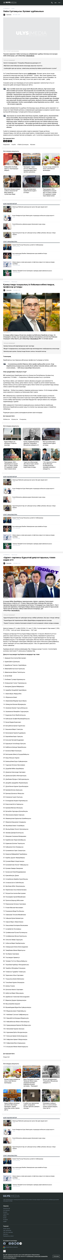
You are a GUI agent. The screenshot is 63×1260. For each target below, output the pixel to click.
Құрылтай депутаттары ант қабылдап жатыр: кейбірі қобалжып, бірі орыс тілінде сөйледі (34, 233)
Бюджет (5, 1212)
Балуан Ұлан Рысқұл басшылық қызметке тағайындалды (27, 245)
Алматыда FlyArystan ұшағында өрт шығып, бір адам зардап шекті (29, 207)
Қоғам (4, 1217)
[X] (9, 141)
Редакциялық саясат (8, 1236)
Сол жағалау (6, 1210)
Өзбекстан (7, 419)
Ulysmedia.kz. (15, 610)
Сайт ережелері (7, 1230)
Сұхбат (5, 1221)
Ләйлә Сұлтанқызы (23, 144)
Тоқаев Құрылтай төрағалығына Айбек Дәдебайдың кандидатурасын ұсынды (28, 620)
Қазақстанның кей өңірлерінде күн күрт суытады (19, 346)
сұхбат (14, 144)
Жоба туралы (6, 1228)
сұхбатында (32, 73)
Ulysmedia (8, 14)
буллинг (33, 144)
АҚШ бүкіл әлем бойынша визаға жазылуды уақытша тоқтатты (23, 65)
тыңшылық (23, 419)
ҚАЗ (55, 2)
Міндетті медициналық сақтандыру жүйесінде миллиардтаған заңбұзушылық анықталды (31, 348)
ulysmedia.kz (30, 55)
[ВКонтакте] (4, 141)
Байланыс (5, 1234)
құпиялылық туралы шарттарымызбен (37, 1256)
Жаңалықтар (6, 1208)
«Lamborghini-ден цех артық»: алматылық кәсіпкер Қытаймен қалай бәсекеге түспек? (30, 68)
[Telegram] (6, 141)
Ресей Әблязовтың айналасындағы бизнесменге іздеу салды (28, 224)
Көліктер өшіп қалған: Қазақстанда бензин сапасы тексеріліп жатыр (25, 351)
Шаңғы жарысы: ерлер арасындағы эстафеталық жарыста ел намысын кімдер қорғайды (33, 262)
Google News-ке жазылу (11, 1247)
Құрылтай (6, 1057)
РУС (59, 2)
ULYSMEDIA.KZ (6, 8)
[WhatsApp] (11, 141)
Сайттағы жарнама (8, 1232)
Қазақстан (15, 419)
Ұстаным (5, 1219)
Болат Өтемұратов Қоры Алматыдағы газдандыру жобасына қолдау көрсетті (33, 215)
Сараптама (6, 1214)
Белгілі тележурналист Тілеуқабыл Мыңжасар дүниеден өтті (22, 63)
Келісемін (56, 1256)
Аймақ (4, 1215)
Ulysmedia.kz (34, 339)
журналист (7, 144)
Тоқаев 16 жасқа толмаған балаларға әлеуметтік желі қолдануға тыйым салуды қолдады (31, 623)
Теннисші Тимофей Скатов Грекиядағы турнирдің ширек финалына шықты (32, 270)
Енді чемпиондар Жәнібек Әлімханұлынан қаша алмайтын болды (29, 253)
